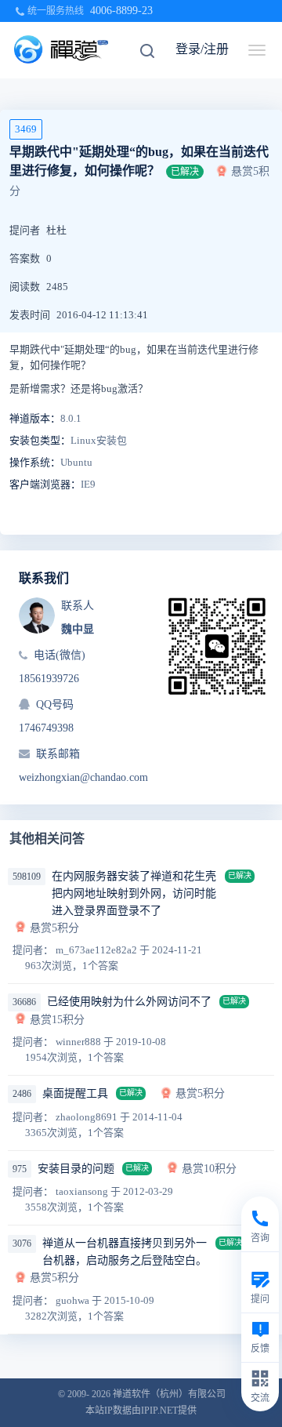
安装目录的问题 (76, 1169)
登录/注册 (202, 49)
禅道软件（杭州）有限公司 (169, 1394)
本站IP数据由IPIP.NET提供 (141, 1410)
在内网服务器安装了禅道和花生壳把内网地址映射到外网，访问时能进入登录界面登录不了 (134, 893)
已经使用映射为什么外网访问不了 (129, 1002)
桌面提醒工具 (75, 1093)
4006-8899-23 (121, 10)
